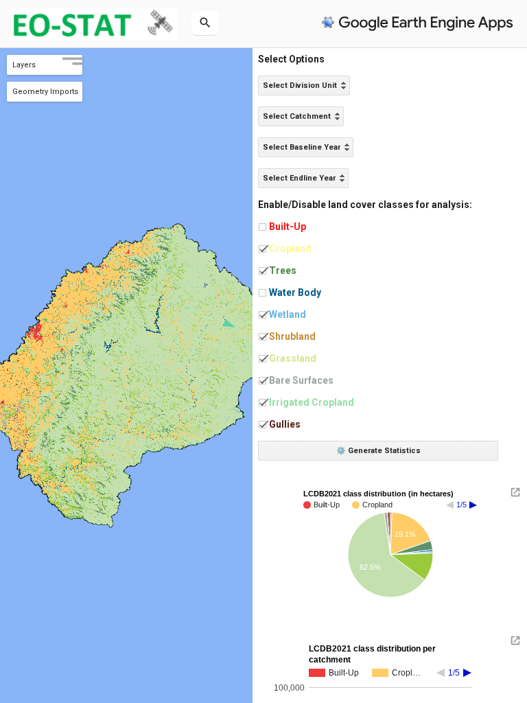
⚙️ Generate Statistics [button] (378, 450)
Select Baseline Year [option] (301, 147)
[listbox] (304, 85)
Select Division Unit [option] (300, 85)
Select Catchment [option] (297, 116)
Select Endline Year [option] (299, 178)
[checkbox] (262, 227)
